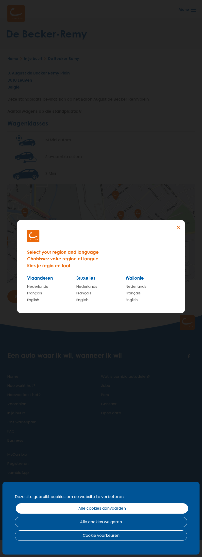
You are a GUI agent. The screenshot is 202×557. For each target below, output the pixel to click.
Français (34, 293)
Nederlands (37, 286)
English (33, 299)
